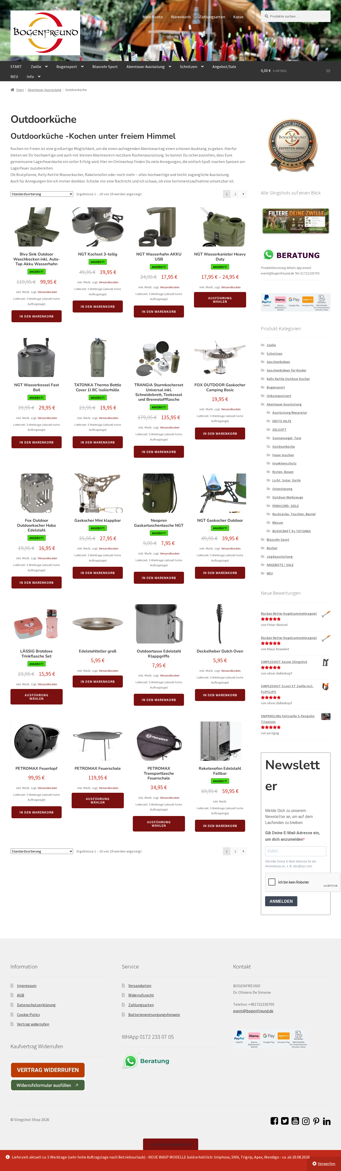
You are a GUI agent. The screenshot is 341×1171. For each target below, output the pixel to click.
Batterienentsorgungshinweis (154, 1014)
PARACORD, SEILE (285, 506)
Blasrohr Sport (105, 66)
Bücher (272, 548)
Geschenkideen (278, 362)
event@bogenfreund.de (253, 1010)
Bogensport (66, 66)
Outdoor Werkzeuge (287, 497)
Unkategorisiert (279, 396)
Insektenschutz (284, 463)
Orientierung (282, 488)
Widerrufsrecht (141, 995)
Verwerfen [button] (326, 1163)
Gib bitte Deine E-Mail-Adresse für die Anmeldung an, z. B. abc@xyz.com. (290, 864)
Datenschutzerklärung (36, 1004)
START (16, 66)
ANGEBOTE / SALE (280, 564)
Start (20, 90)
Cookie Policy (28, 1014)
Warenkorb (181, 17)
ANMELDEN (281, 901)
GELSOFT (279, 429)
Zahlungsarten (212, 17)
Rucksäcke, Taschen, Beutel (294, 514)
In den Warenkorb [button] (36, 316)
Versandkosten (47, 292)
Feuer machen (283, 455)
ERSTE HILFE (281, 421)
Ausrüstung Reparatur (289, 412)
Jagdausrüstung (280, 556)
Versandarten (139, 985)
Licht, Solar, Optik (286, 480)
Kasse (238, 17)
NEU (14, 76)
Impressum (26, 985)
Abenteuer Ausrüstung (146, 66)
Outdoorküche (283, 446)
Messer (277, 522)
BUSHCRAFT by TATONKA (291, 531)
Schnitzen (188, 66)
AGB (20, 995)
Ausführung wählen (220, 300)
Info (30, 76)
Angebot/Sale (224, 66)
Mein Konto (153, 17)
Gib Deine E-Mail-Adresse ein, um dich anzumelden (292, 836)
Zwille (36, 66)
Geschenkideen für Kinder (286, 370)
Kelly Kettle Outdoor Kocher (288, 378)
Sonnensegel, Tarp (286, 438)
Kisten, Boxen (283, 472)
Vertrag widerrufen (33, 1024)
